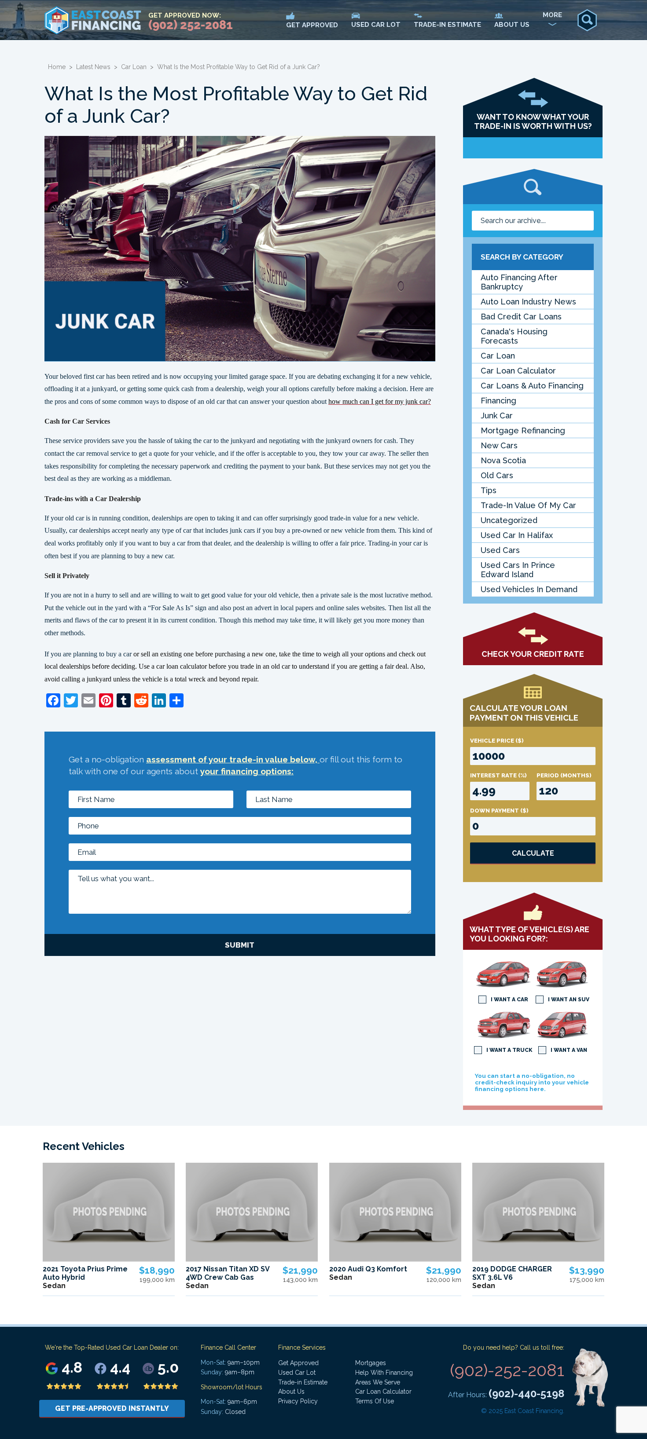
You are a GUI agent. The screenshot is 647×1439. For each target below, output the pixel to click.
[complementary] (620, 1412)
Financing (498, 400)
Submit (239, 945)
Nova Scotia (503, 460)
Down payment (499, 810)
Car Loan (134, 66)
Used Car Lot (297, 1372)
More (552, 15)
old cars (497, 475)
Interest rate (498, 775)
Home (57, 66)
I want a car (509, 999)
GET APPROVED (312, 25)
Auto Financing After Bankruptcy (519, 282)
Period (564, 775)
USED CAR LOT (376, 25)
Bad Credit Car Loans (521, 316)
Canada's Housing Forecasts (514, 336)
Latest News (93, 66)
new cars (499, 445)
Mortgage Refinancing (523, 430)
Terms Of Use (374, 1401)
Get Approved (298, 1362)
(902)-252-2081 (507, 1370)
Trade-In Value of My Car (528, 505)
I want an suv (568, 999)
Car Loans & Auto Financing (532, 385)
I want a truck (509, 1050)
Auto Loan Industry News (528, 301)
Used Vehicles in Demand (529, 589)
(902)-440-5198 (526, 1393)
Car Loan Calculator (518, 370)
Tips (488, 490)
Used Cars (500, 550)
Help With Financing (384, 1372)
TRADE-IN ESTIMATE (447, 25)
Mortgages (370, 1362)
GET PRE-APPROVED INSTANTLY (112, 1408)
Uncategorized (509, 520)
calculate (533, 853)
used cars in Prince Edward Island (518, 569)
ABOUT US (511, 25)
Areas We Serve (377, 1382)
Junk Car (497, 415)
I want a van (569, 1050)
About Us (291, 1391)
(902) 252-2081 (190, 25)
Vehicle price (497, 740)
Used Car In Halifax (517, 535)
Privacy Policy (298, 1401)
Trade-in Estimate (302, 1382)
